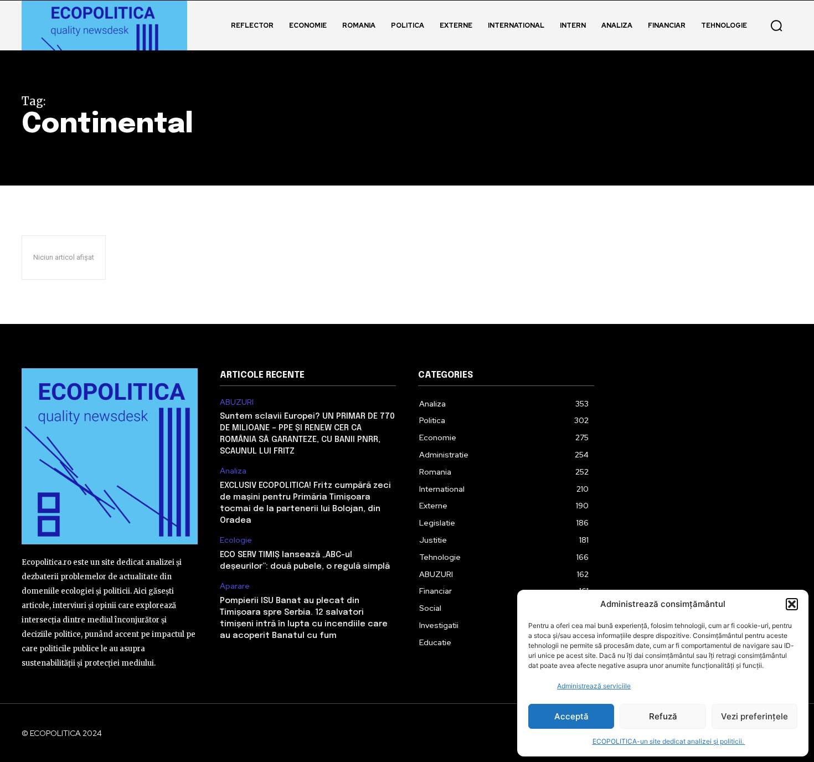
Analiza (233, 471)
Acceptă (571, 716)
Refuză (663, 716)
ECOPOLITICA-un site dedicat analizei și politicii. (669, 741)
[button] (791, 604)
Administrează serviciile (594, 686)
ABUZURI (237, 402)
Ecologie (236, 540)
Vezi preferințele (754, 716)
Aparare (235, 586)
